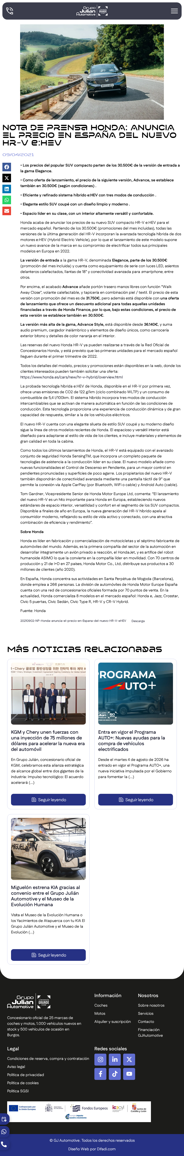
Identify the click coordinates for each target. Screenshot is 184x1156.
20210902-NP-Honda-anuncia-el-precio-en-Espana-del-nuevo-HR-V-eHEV (73, 621)
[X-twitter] (129, 1060)
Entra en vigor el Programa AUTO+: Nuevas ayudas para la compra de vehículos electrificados (131, 741)
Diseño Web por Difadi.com (92, 1149)
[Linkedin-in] (115, 1060)
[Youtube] (129, 1074)
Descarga (138, 621)
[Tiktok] (115, 1074)
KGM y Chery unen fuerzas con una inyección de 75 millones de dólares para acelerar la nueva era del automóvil (48, 741)
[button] (6, 167)
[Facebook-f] (100, 1074)
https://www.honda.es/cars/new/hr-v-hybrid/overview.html (71, 377)
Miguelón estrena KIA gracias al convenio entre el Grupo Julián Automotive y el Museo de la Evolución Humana (45, 896)
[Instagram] (100, 1060)
